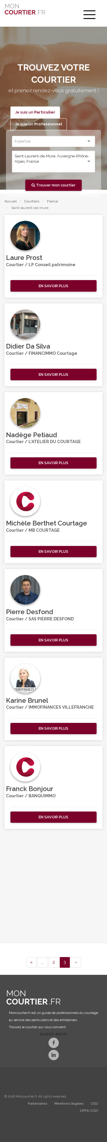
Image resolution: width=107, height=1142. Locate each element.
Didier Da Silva (28, 346)
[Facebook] (53, 1043)
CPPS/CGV (89, 1111)
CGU (94, 1104)
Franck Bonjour (29, 789)
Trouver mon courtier (55, 185)
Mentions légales (69, 1104)
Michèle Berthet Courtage (46, 523)
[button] (53, 286)
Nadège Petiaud (31, 435)
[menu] (89, 15)
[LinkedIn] (53, 1055)
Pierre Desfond (29, 612)
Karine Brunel (27, 700)
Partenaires (37, 1104)
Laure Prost (24, 257)
